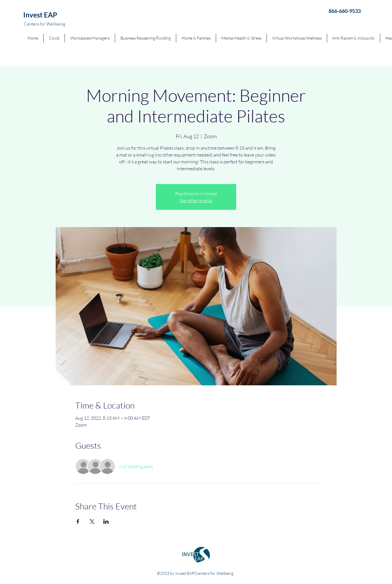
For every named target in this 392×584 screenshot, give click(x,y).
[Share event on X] (92, 521)
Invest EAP (40, 15)
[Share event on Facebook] (78, 521)
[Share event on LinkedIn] (106, 521)
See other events (196, 200)
